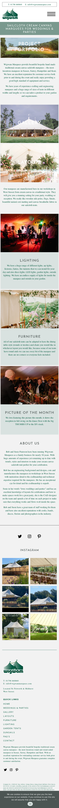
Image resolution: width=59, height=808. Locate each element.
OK (30, 804)
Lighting (9, 724)
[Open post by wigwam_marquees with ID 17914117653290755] (43, 627)
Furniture (9, 720)
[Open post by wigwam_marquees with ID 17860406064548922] (43, 599)
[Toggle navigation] (50, 14)
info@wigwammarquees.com (19, 683)
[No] (55, 799)
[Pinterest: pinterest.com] (39, 537)
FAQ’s (6, 736)
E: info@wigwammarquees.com (38, 4)
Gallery (8, 712)
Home (6, 704)
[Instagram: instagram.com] (29, 537)
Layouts (8, 716)
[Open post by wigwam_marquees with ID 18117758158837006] (43, 571)
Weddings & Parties (16, 708)
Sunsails (9, 732)
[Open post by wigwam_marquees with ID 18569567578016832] (15, 599)
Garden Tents (12, 728)
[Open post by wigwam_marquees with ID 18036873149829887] (15, 571)
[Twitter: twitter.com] (19, 537)
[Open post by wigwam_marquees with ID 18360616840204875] (15, 627)
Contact (9, 740)
